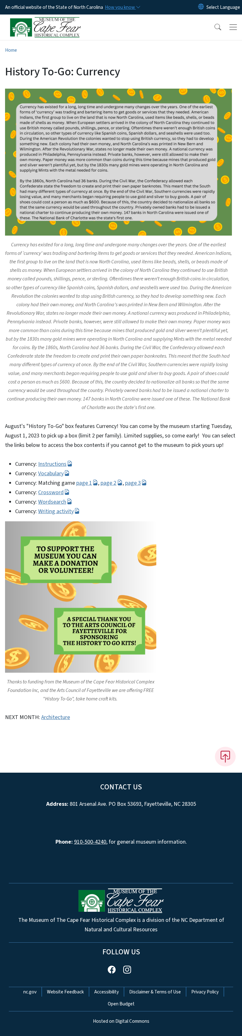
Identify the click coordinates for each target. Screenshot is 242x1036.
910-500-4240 (90, 842)
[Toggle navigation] (233, 27)
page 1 (84, 483)
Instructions (52, 464)
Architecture (55, 717)
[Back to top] (225, 756)
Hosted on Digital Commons (121, 1021)
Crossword (51, 492)
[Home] (45, 22)
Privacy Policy (205, 991)
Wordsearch (52, 502)
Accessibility (106, 991)
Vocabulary (51, 473)
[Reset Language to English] (201, 7)
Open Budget (121, 1003)
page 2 (108, 483)
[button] (213, 27)
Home (11, 50)
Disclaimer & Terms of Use (155, 991)
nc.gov (30, 991)
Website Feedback (65, 991)
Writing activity (56, 511)
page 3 (133, 483)
